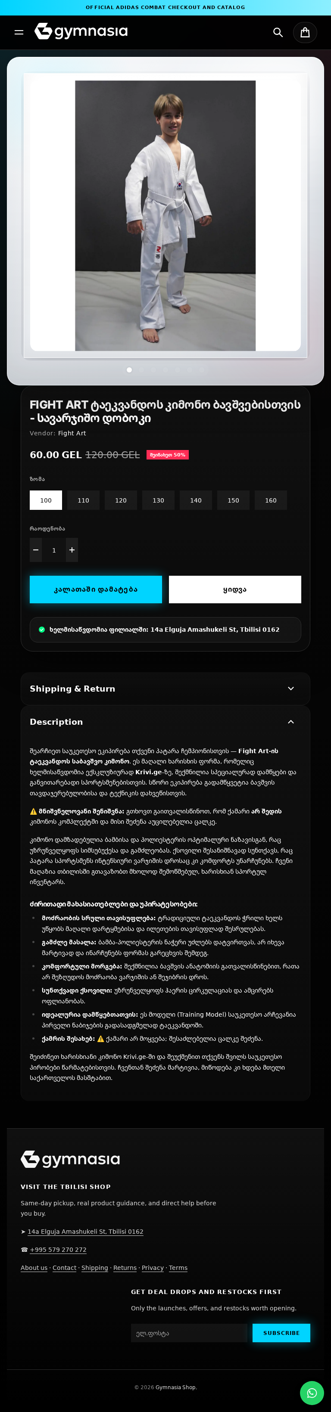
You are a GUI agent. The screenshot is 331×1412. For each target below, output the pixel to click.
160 (271, 500)
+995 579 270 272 (58, 1249)
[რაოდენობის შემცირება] (36, 550)
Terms (178, 1267)
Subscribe (281, 1333)
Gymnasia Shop (176, 1387)
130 (158, 500)
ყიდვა (235, 589)
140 (196, 500)
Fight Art (72, 433)
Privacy (153, 1267)
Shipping (94, 1267)
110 (83, 500)
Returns (125, 1267)
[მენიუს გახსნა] (19, 32)
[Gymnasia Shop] (81, 31)
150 (233, 500)
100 (46, 500)
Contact (64, 1267)
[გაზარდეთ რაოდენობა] (72, 550)
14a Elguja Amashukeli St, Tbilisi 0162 (86, 1231)
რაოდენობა (48, 528)
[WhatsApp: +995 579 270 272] (312, 1393)
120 (121, 500)
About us (34, 1267)
